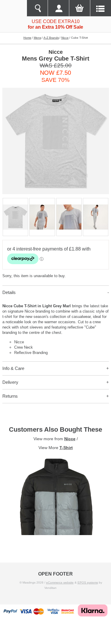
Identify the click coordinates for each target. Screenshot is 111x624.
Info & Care (13, 368)
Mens (37, 37)
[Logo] (13, 8)
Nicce (65, 37)
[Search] (37, 8)
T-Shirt (66, 447)
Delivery (10, 382)
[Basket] (79, 8)
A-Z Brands (51, 37)
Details (9, 292)
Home (27, 37)
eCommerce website (60, 582)
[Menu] (100, 8)
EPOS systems (88, 582)
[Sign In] (58, 8)
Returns (10, 396)
